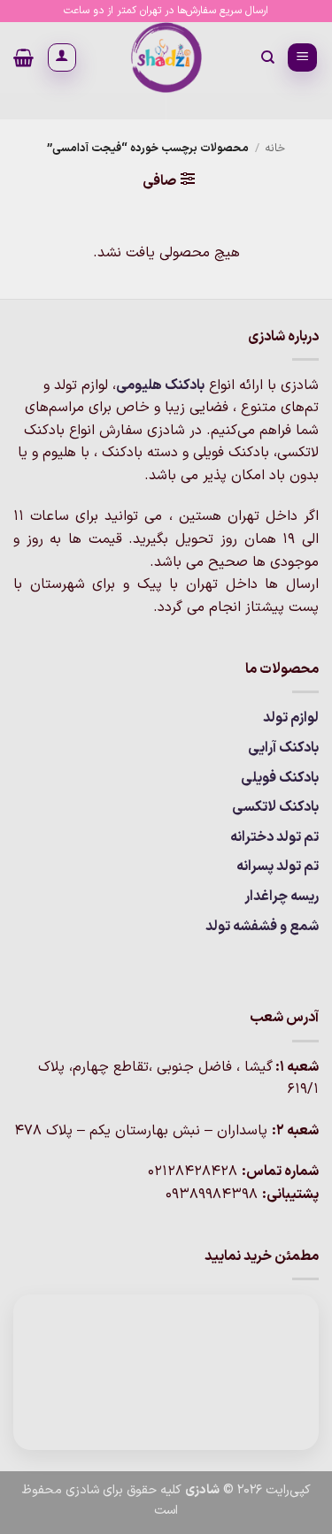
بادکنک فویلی (280, 778)
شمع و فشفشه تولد (262, 926)
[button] (302, 58)
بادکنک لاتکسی (275, 807)
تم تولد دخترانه (274, 837)
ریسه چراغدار (281, 896)
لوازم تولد (291, 718)
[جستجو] (267, 57)
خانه (275, 148)
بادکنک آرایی (283, 748)
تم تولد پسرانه (277, 866)
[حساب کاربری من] (62, 57)
